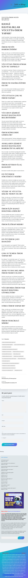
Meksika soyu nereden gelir (18, 356)
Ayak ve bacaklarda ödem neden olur (8, 342)
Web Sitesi (3, 426)
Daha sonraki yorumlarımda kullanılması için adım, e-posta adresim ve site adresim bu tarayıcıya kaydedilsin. (14, 434)
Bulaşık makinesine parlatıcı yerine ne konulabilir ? (9, 466)
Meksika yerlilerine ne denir (7, 356)
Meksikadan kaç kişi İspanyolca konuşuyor (9, 349)
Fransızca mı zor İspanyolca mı (7, 370)
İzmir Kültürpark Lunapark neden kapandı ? (8, 488)
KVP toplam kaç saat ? (5, 460)
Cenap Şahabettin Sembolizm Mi (9, 382)
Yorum (3, 400)
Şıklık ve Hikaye (19, 4)
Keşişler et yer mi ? (4, 475)
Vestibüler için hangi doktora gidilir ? (7, 472)
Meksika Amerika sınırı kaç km (18, 351)
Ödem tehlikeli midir (21, 358)
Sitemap (2, 451)
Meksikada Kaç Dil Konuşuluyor (9, 378)
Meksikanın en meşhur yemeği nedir (8, 365)
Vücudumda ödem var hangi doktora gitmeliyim (10, 363)
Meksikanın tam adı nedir (6, 351)
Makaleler (6, 339)
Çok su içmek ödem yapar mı (19, 344)
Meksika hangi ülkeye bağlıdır (7, 344)
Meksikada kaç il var (18, 370)
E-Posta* (3, 420)
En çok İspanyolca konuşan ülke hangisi (9, 358)
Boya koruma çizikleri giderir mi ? (7, 478)
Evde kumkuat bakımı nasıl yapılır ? (7, 469)
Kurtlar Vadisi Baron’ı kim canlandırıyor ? (8, 463)
